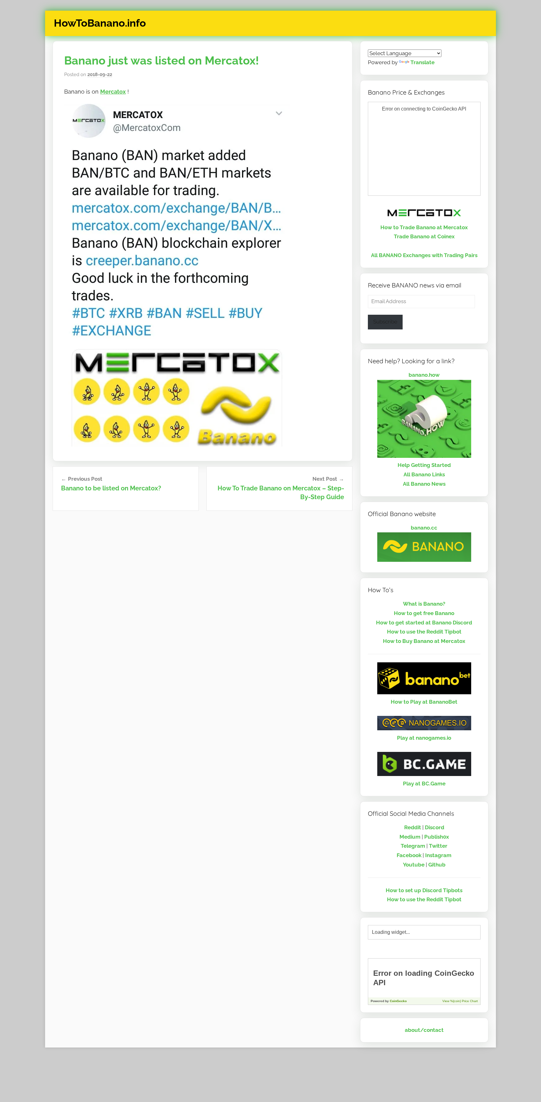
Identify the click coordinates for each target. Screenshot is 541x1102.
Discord (434, 827)
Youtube (414, 864)
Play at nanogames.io (424, 738)
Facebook (409, 855)
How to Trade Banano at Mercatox (424, 227)
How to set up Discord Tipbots (424, 890)
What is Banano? (424, 604)
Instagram (438, 855)
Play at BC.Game (424, 783)
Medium (409, 837)
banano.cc (424, 528)
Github (437, 864)
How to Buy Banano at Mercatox (424, 641)
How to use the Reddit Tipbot (424, 632)
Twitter (438, 846)
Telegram (413, 846)
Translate (422, 62)
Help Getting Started (424, 465)
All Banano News (424, 484)
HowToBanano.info (100, 23)
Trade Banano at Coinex (424, 236)
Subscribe (385, 321)
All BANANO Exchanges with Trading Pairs (424, 255)
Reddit (412, 827)
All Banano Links (424, 474)
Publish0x (436, 837)
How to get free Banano (424, 613)
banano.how (424, 375)
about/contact (424, 1030)
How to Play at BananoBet (424, 702)
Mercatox (113, 91)
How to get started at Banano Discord (424, 622)
